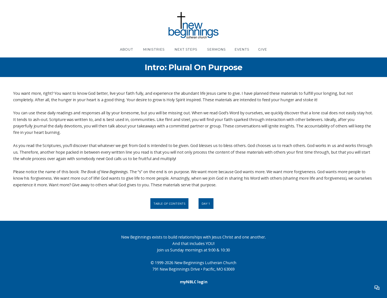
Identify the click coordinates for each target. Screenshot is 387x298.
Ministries (154, 49)
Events (242, 49)
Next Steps (187, 49)
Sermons (216, 49)
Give (262, 49)
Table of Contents (169, 203)
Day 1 (206, 203)
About (127, 49)
